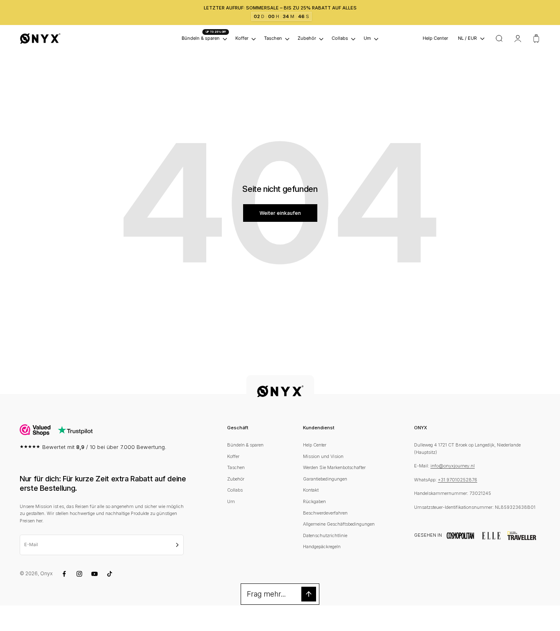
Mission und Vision (323, 456)
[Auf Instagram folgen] (79, 573)
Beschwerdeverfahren (325, 513)
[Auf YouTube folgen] (94, 573)
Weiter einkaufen (280, 213)
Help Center (435, 38)
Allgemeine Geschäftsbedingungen (339, 524)
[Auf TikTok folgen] (109, 573)
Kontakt (311, 490)
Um (367, 38)
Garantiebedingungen (325, 479)
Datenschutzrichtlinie (325, 535)
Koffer (241, 38)
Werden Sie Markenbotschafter (334, 467)
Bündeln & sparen (245, 445)
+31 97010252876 (457, 480)
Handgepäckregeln (322, 546)
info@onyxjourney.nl (452, 466)
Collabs (340, 38)
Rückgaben (314, 501)
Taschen (273, 38)
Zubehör (307, 38)
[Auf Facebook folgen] (64, 573)
